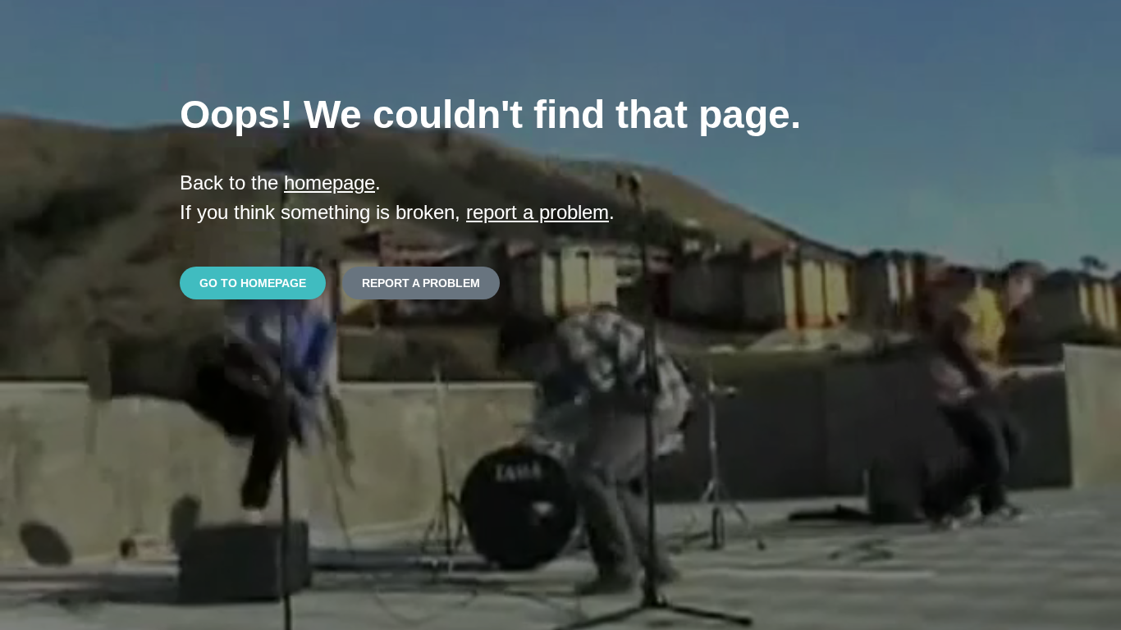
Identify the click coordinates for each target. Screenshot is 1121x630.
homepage (329, 182)
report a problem (537, 212)
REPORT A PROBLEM (421, 283)
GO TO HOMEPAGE (252, 283)
